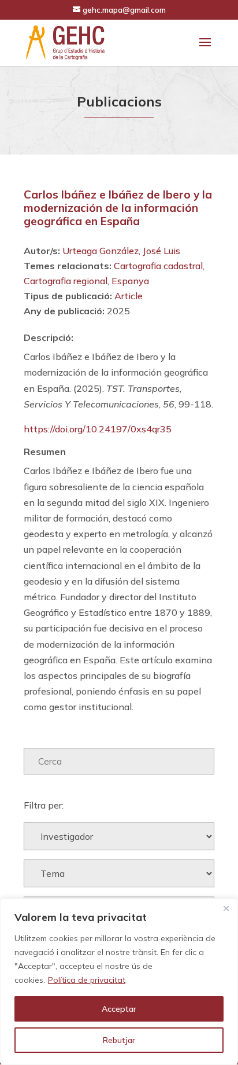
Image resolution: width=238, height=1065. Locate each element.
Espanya (130, 281)
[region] (119, 981)
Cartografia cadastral (158, 265)
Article (128, 296)
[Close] (226, 908)
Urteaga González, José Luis (121, 250)
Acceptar (119, 1009)
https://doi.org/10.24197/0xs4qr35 (98, 429)
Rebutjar (119, 1040)
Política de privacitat (86, 980)
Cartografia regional (65, 281)
